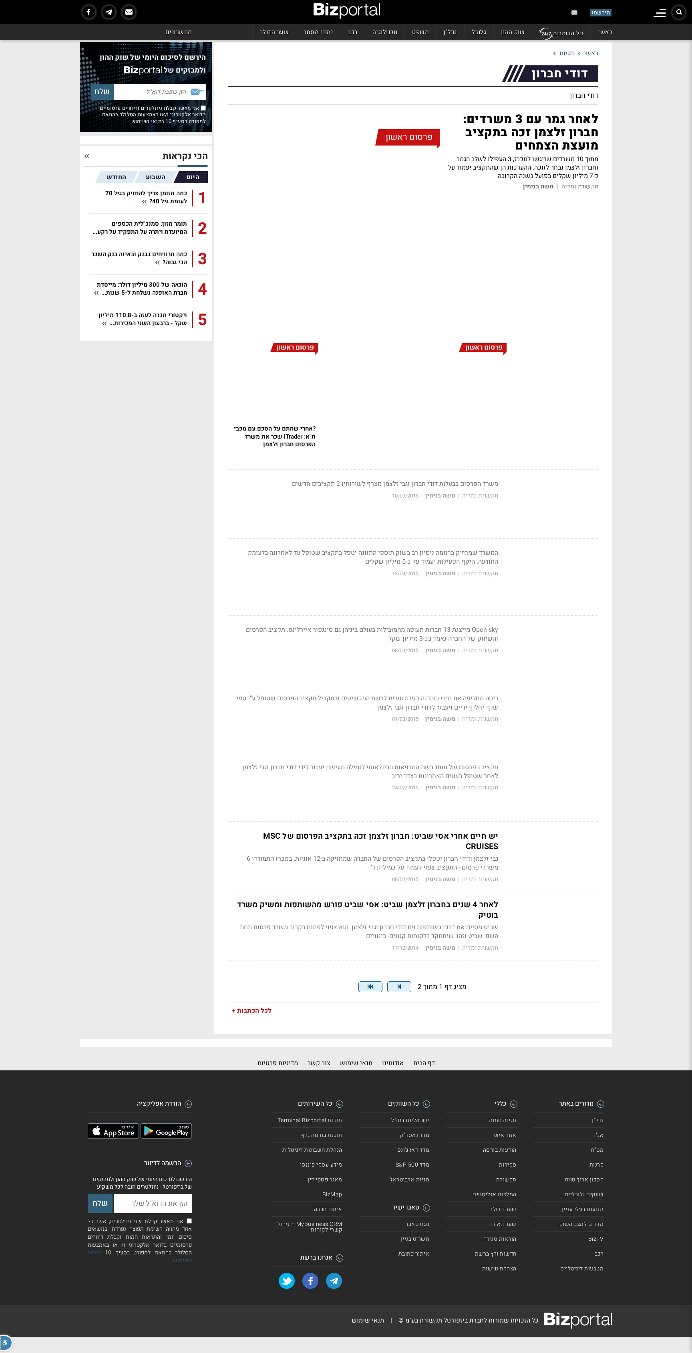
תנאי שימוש (356, 1063)
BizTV (596, 1239)
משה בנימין (538, 187)
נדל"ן (450, 32)
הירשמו (600, 12)
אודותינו (393, 1063)
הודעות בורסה (500, 1150)
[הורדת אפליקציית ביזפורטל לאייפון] (113, 1136)
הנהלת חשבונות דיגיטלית (312, 1150)
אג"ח (597, 1135)
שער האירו (503, 1224)
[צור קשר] (129, 12)
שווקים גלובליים (584, 1194)
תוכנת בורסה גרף (321, 1135)
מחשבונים (178, 32)
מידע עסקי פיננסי (321, 1165)
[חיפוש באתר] (679, 12)
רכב (353, 32)
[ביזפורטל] (347, 11)
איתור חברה (328, 1209)
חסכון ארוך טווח (584, 1179)
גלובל (479, 32)
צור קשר (319, 1063)
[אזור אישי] (574, 12)
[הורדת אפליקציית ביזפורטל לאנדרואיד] (166, 1136)
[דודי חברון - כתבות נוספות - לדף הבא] (399, 986)
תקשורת (506, 1179)
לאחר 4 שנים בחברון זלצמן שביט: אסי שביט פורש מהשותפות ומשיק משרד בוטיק (367, 910)
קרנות (596, 1165)
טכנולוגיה (385, 32)
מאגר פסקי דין (325, 1179)
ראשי (605, 32)
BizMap (332, 1194)
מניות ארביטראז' (410, 1179)
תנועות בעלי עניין (583, 1209)
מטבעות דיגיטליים (581, 1268)
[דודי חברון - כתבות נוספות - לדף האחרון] (370, 986)
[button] (6, 1343)
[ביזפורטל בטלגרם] (109, 12)
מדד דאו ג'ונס (413, 1150)
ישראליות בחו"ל (410, 1120)
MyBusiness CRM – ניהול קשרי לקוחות (310, 1227)
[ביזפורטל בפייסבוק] (89, 12)
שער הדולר (274, 32)
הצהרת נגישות (499, 1268)
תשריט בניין (415, 1239)
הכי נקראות (185, 156)
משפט (420, 32)
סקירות (508, 1165)
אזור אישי (504, 1135)
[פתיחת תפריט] (659, 13)
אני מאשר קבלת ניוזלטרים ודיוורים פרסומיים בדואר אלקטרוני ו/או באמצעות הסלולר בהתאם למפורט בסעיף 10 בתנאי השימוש (153, 114)
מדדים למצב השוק (581, 1224)
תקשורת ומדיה (579, 187)
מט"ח (597, 1150)
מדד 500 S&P (413, 1165)
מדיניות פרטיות (277, 1063)
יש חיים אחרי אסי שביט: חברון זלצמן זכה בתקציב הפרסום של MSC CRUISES (380, 841)
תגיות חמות (503, 1120)
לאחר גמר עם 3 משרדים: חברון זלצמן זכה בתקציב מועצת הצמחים (530, 133)
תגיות (566, 53)
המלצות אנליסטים (495, 1194)
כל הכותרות (568, 33)
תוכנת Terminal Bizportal (310, 1120)
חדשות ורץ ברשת (496, 1254)
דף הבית (424, 1063)
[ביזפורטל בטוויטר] (287, 1281)
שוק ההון (513, 32)
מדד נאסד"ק (414, 1135)
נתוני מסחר (318, 32)
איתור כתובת (414, 1254)
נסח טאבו (417, 1224)
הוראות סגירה (500, 1239)
